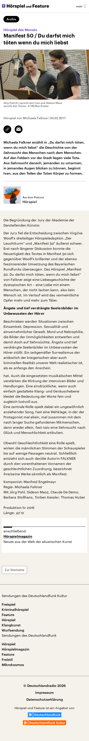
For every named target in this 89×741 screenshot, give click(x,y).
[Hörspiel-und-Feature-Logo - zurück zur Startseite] (25, 6)
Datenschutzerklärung (44, 699)
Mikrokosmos (13, 665)
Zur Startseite (14, 570)
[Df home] (44, 716)
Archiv (11, 19)
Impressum (44, 692)
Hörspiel (8, 620)
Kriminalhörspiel (15, 609)
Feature (8, 615)
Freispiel (8, 604)
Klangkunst (11, 625)
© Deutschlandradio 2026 (44, 685)
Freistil (7, 659)
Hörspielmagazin (17, 536)
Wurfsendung (13, 630)
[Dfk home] (44, 724)
